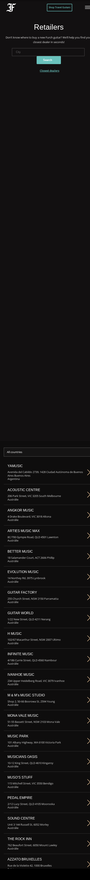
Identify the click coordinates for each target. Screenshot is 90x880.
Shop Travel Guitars (59, 7)
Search (47, 60)
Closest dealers (49, 70)
